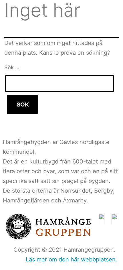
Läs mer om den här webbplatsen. (71, 259)
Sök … (11, 67)
